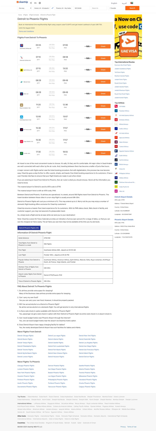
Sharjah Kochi (36, 399)
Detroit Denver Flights (86, 357)
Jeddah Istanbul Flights (121, 87)
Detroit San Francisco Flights (89, 349)
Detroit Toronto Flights (25, 349)
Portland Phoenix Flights (26, 379)
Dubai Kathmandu (24, 399)
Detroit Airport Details (123, 197)
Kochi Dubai (46, 399)
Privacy (123, 427)
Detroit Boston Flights (25, 339)
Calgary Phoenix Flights (87, 387)
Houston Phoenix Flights (26, 376)
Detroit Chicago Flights (25, 335)
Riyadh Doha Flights (120, 83)
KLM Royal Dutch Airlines (26, 406)
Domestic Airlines (86, 416)
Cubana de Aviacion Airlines (62, 406)
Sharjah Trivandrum (94, 397)
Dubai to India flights (72, 419)
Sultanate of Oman (89, 423)
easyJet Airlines (64, 409)
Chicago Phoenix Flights (26, 365)
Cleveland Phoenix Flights (88, 379)
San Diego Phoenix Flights (57, 369)
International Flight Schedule (117, 416)
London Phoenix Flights (26, 369)
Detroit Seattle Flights (55, 342)
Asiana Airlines (76, 409)
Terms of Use (131, 427)
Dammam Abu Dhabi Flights (123, 65)
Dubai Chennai (54, 397)
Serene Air (21, 412)
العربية (124, 3)
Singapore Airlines (53, 403)
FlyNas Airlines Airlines (44, 406)
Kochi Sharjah (94, 399)
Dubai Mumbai (33, 397)
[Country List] (132, 3)
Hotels (58, 416)
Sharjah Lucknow (131, 399)
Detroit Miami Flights (86, 353)
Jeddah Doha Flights (121, 79)
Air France (46, 412)
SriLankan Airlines (67, 403)
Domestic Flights (33, 416)
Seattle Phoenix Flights (87, 365)
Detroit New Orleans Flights (57, 353)
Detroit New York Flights (87, 335)
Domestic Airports (100, 416)
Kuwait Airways (120, 406)
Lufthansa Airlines (40, 403)
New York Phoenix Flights (26, 372)
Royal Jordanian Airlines (95, 403)
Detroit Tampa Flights (25, 342)
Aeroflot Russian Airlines (102, 409)
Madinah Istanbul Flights (122, 76)
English (114, 3)
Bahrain (67, 423)
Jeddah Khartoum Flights (122, 90)
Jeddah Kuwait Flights (121, 97)
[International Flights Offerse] (40, 3)
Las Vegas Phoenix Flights (57, 376)
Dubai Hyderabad (66, 397)
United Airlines (87, 409)
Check (103, 46)
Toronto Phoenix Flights (87, 372)
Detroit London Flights (25, 357)
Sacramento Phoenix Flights (27, 387)
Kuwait (73, 423)
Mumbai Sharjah (118, 399)
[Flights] (31, 3)
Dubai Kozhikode (80, 397)
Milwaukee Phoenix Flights (88, 376)
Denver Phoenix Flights (56, 365)
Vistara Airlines (69, 412)
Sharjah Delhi (83, 399)
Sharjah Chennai (71, 399)
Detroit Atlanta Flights (55, 339)
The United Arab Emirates (35, 423)
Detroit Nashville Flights (87, 339)
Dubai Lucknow (119, 397)
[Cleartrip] (22, 2)
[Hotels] (35, 3)
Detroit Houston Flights (56, 357)
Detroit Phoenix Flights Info (29, 228)
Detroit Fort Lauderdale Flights (58, 346)
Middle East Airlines (128, 409)
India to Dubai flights (56, 419)
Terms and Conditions (26, 31)
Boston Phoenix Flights (56, 372)
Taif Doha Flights (120, 72)
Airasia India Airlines (24, 409)
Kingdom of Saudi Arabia (54, 423)
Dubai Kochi (43, 397)
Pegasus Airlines (108, 406)
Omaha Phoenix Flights (87, 383)
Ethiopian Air (116, 409)
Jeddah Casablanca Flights (123, 68)
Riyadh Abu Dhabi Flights (122, 94)
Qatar (79, 423)
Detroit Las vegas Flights (56, 335)
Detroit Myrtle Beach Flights (27, 353)
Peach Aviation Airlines (112, 403)
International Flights (47, 416)
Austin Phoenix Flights (25, 383)
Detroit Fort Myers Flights (57, 349)
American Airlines (38, 409)
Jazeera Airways (51, 409)
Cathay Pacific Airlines (81, 406)
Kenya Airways (80, 403)
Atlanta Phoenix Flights (87, 369)
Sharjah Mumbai (105, 399)
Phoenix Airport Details (124, 220)
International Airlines (24, 419)
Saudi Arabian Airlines (33, 412)
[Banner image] (128, 36)
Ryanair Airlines (96, 406)
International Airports (40, 419)
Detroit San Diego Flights (87, 346)
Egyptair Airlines (56, 412)
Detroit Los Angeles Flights (88, 342)
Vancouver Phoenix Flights (57, 387)
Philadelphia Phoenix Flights (57, 379)
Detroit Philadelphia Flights (27, 346)
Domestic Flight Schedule (70, 416)
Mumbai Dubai (107, 397)
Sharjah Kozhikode (58, 399)
